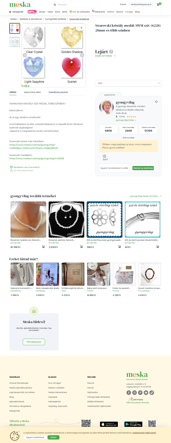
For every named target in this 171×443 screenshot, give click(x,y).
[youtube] (146, 392)
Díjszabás (52, 397)
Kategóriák (14, 411)
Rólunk (90, 383)
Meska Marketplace (57, 392)
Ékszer (42, 12)
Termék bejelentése (23, 170)
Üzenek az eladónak (143, 168)
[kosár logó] (158, 4)
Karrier (90, 388)
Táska (50, 12)
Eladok (123, 4)
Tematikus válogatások (20, 406)
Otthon (110, 12)
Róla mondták (128, 138)
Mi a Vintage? (54, 383)
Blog (137, 12)
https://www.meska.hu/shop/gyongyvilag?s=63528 (36, 158)
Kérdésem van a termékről (27, 167)
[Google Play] (109, 424)
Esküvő (119, 12)
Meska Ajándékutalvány (20, 388)
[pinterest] (140, 392)
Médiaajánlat (54, 401)
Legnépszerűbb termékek (22, 392)
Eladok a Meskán (56, 388)
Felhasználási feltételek (98, 397)
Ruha (57, 12)
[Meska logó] (20, 4)
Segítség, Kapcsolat (57, 406)
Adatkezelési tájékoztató (99, 406)
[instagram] (134, 392)
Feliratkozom (34, 342)
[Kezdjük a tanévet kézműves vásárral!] (32, 11)
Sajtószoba (92, 392)
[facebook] (128, 392)
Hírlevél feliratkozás (18, 383)
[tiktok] (151, 392)
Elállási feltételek (95, 401)
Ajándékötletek (16, 401)
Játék (64, 12)
